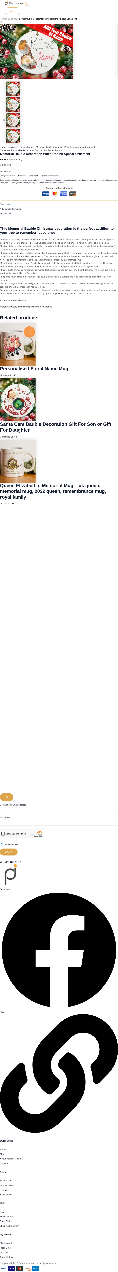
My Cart (4, 1252)
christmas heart (25, 180)
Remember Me (11, 844)
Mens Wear (5, 1180)
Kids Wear (5, 1190)
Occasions (13, 147)
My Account (6, 1243)
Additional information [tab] (11, 209)
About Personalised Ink (11, 1158)
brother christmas (12, 180)
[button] (1, 22)
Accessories (6, 1194)
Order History (6, 1257)
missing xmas (84, 180)
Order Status (6, 1221)
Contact (4, 1163)
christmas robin (39, 180)
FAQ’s (3, 1212)
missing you (95, 180)
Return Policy (6, 1216)
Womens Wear (7, 1185)
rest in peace (34, 183)
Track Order (5, 1248)
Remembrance (27, 147)
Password (5, 817)
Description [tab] (5, 204)
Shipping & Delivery (9, 1226)
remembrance (22, 183)
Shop (10, 19)
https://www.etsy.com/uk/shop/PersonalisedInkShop (26, 306)
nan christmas (10, 183)
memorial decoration (69, 180)
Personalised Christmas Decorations (29, 150)
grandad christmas (53, 180)
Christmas (5, 150)
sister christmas (59, 183)
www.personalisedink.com (13, 300)
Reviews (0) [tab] (5, 213)
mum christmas (106, 180)
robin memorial (46, 183)
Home (3, 19)
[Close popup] (6, 797)
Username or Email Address (13, 804)
